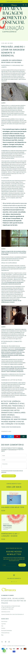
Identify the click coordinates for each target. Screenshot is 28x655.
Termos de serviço (12, 449)
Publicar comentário (8, 475)
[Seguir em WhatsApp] (9, 641)
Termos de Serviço (5, 632)
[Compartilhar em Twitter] (11, 436)
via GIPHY (3, 102)
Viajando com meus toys (12, 507)
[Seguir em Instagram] (5, 641)
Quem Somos (4, 621)
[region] (14, 576)
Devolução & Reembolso (6, 630)
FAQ (2, 626)
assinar (22, 565)
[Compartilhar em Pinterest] (17, 436)
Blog (2, 635)
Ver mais (3, 510)
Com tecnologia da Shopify (18, 645)
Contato (3, 628)
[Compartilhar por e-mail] (23, 436)
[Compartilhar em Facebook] (4, 436)
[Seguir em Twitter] (2, 641)
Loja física (3, 623)
